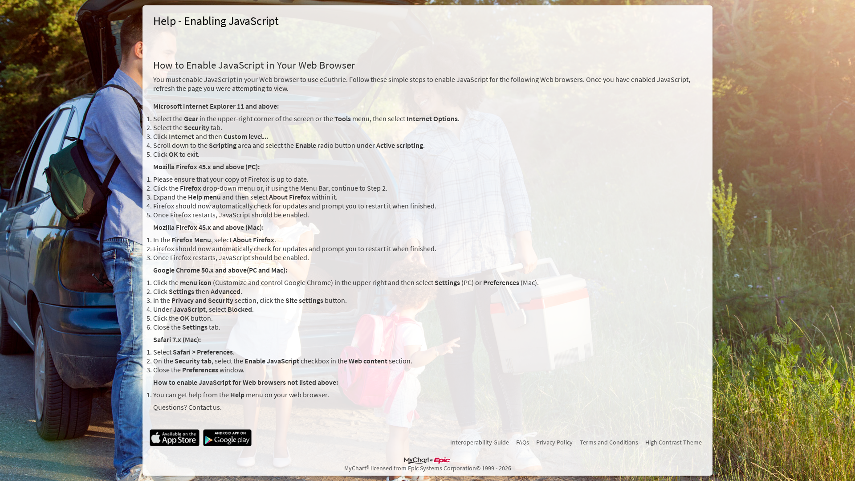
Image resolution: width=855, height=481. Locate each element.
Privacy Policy (554, 442)
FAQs (522, 442)
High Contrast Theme (673, 442)
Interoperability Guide (479, 442)
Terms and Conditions (609, 442)
